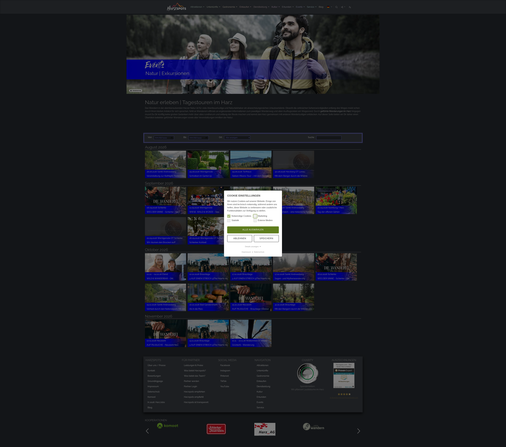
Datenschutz (259, 252)
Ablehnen (239, 238)
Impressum (246, 252)
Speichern (266, 238)
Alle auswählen (253, 230)
